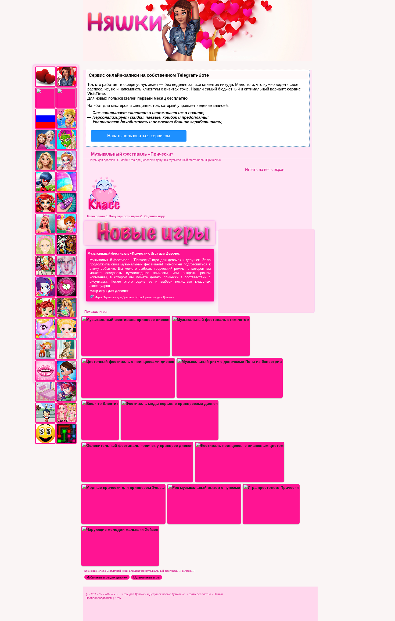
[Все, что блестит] (100, 403)
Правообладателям (99, 598)
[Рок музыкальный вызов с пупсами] (204, 487)
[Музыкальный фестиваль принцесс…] (125, 319)
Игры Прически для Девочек (154, 297)
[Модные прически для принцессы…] (123, 487)
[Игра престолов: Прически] (271, 487)
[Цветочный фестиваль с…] (128, 361)
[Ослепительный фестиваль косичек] (137, 445)
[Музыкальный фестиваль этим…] (211, 319)
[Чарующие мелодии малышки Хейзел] (120, 529)
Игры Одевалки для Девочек (114, 297)
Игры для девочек (102, 160)
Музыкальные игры (146, 577)
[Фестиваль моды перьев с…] (169, 403)
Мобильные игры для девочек (107, 577)
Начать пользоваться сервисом (138, 136)
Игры (117, 598)
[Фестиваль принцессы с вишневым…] (239, 445)
